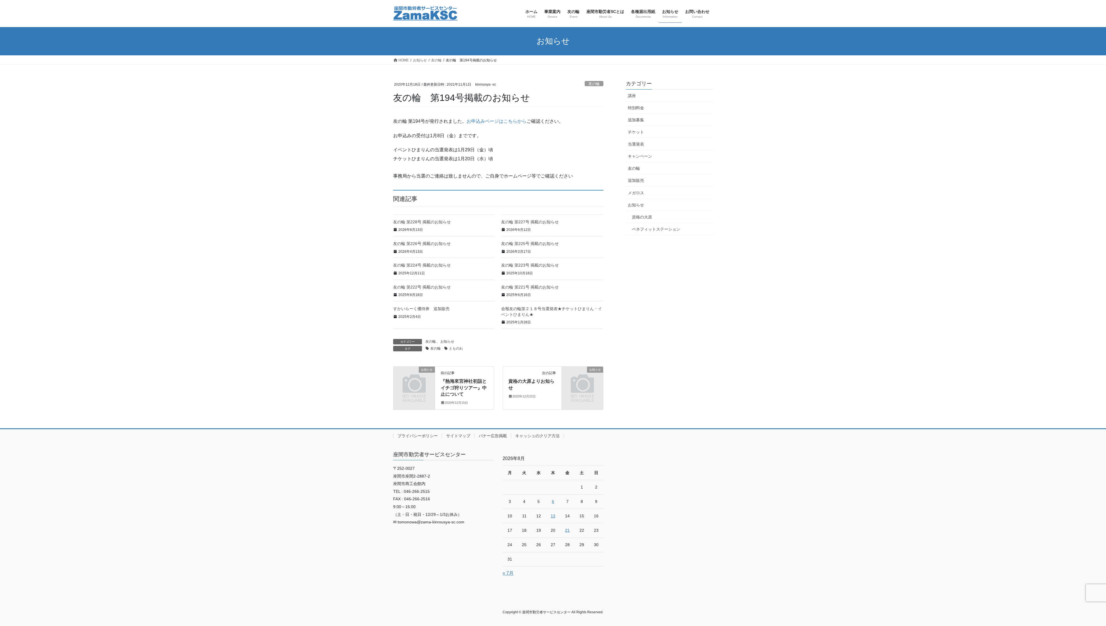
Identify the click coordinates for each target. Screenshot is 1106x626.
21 (567, 530)
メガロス (636, 193)
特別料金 (636, 107)
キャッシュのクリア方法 (537, 435)
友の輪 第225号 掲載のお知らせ (530, 243)
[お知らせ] (414, 379)
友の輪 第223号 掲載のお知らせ (530, 265)
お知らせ (447, 342)
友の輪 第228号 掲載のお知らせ (422, 222)
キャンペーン (640, 156)
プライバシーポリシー (417, 435)
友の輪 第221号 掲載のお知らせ (530, 287)
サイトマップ (458, 435)
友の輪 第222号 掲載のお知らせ (422, 287)
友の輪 (594, 84)
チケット (636, 132)
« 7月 (508, 573)
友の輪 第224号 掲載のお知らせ (422, 265)
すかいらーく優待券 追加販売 (421, 308)
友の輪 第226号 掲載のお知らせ (422, 243)
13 (553, 516)
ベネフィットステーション (656, 229)
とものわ (456, 348)
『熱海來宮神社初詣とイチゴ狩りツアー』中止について (464, 388)
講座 (632, 95)
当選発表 (636, 144)
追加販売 (636, 180)
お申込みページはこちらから (497, 121)
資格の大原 (642, 217)
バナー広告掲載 (493, 435)
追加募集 (636, 120)
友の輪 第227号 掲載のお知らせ (530, 222)
